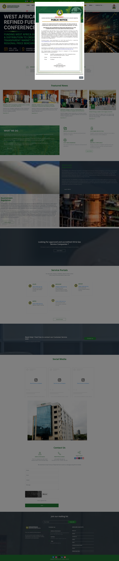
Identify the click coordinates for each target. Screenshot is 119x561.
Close (81, 77)
